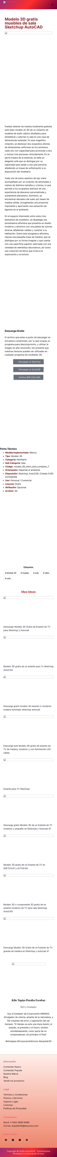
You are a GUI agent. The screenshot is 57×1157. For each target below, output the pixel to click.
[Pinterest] (26, 1140)
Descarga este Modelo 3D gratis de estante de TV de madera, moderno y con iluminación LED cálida (27, 749)
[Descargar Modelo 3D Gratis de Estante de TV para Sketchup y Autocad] (28, 609)
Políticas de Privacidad (14, 1108)
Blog (5, 1077)
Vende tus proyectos (13, 1080)
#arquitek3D (45, 1041)
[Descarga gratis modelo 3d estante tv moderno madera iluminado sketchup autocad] (28, 689)
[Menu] (52, 4)
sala (36, 573)
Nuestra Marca (10, 1073)
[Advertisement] (28, 90)
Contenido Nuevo (12, 1066)
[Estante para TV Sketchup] (28, 771)
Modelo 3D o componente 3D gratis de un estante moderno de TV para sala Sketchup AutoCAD (25, 908)
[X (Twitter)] (12, 1140)
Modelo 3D (10, 573)
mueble (25, 573)
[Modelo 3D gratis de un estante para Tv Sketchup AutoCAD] (28, 649)
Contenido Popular (12, 1070)
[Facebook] (5, 1140)
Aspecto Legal (10, 1101)
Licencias (8, 1105)
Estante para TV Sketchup (16, 789)
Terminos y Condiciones (15, 1094)
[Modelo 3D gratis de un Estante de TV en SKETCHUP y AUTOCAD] (28, 847)
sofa (8, 578)
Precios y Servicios (13, 1098)
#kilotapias (11, 1041)
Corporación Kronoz (34, 1153)
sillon (46, 573)
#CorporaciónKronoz (27, 1041)
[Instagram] (19, 1140)
